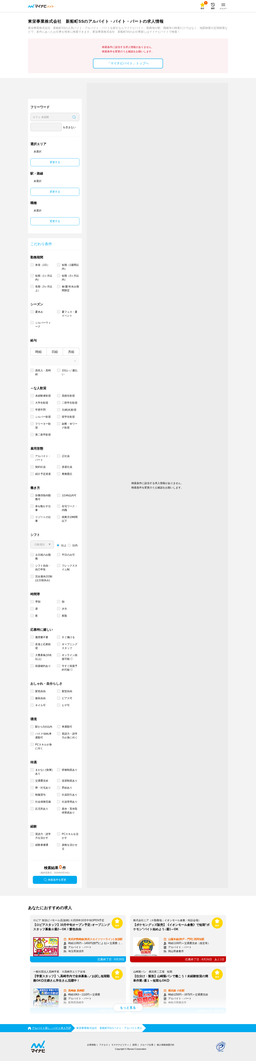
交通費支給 (41, 780)
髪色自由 (40, 691)
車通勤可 (67, 726)
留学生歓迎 (68, 416)
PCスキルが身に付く (43, 746)
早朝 (37, 601)
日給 (55, 351)
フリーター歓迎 (43, 425)
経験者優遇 (41, 844)
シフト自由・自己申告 (43, 567)
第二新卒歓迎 (43, 434)
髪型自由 (67, 691)
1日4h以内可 (69, 495)
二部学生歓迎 (69, 402)
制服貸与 (40, 794)
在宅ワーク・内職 (69, 508)
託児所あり (41, 808)
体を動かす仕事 (43, 508)
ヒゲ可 (66, 705)
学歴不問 (40, 409)
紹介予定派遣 (43, 473)
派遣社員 (67, 466)
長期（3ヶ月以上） (43, 288)
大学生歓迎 (41, 402)
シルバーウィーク (43, 324)
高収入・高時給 (43, 372)
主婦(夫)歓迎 (69, 409)
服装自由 (40, 698)
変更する (55, 162)
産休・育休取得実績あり (69, 810)
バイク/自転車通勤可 (43, 735)
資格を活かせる (69, 846)
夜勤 (64, 615)
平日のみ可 (68, 554)
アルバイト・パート (43, 458)
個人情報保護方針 (165, 1045)
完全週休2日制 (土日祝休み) (43, 578)
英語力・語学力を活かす (43, 836)
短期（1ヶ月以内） (43, 277)
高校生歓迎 (68, 395)
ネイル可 (40, 705)
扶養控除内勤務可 (43, 497)
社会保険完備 (43, 801)
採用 (134, 1045)
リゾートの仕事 (43, 519)
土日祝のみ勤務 (43, 556)
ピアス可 (67, 698)
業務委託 (67, 473)
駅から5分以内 (43, 726)
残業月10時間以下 (70, 519)
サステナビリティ (120, 1045)
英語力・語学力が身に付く (69, 735)
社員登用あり (69, 801)
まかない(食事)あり (43, 771)
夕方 (64, 608)
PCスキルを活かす (70, 836)
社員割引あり (69, 794)
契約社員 (40, 466)
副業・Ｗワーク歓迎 (69, 425)
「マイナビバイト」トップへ (128, 63)
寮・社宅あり (43, 787)
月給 (71, 351)
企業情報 (91, 1045)
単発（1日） (42, 264)
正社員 (66, 456)
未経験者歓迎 (43, 395)
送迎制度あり (69, 780)
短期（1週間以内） (70, 266)
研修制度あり (69, 769)
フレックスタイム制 (69, 567)
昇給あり (67, 787)
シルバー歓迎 (43, 416)
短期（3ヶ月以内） (70, 277)
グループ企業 (146, 1045)
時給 (38, 351)
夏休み (39, 311)
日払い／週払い (69, 372)
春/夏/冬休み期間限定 (70, 288)
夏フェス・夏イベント (69, 313)
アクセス (103, 1045)
